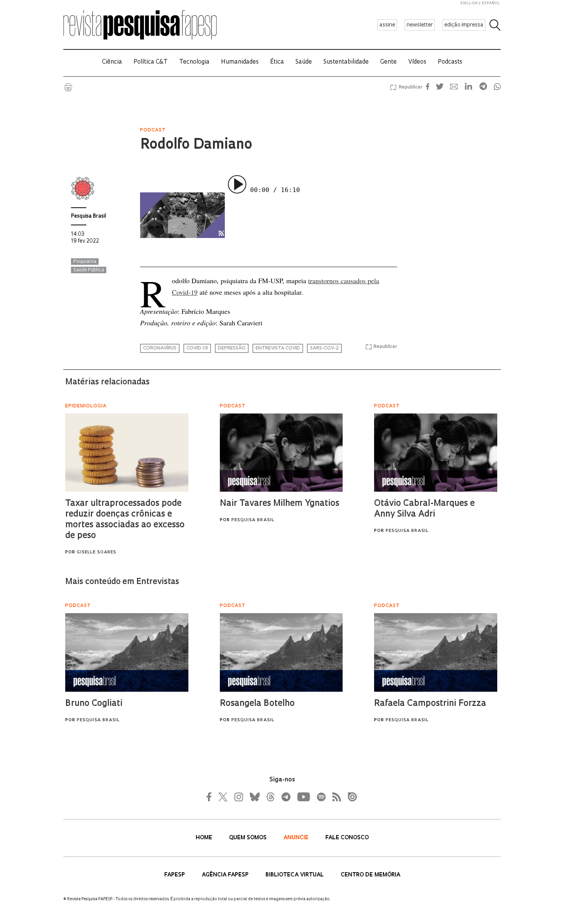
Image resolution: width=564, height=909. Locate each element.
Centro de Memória (370, 875)
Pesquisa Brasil (88, 216)
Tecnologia (194, 62)
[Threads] (270, 797)
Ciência (112, 62)
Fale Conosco (347, 838)
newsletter (420, 25)
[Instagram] (238, 797)
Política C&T (151, 62)
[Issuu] (350, 797)
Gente (388, 62)
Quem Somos (248, 838)
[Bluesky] (254, 797)
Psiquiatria (84, 261)
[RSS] (334, 797)
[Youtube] (303, 797)
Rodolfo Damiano (196, 145)
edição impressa (463, 25)
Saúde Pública (88, 270)
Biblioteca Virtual (295, 875)
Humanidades (240, 62)
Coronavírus (159, 348)
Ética (277, 62)
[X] (223, 797)
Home (205, 838)
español (491, 3)
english (469, 3)
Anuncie (297, 838)
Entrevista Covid (278, 348)
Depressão (232, 348)
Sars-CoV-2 (324, 348)
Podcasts (450, 62)
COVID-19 (197, 348)
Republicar (409, 87)
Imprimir (68, 87)
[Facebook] (211, 797)
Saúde (303, 62)
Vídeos (417, 62)
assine (387, 25)
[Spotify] (321, 797)
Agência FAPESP (226, 875)
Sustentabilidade (346, 62)
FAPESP (175, 875)
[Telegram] (285, 797)
